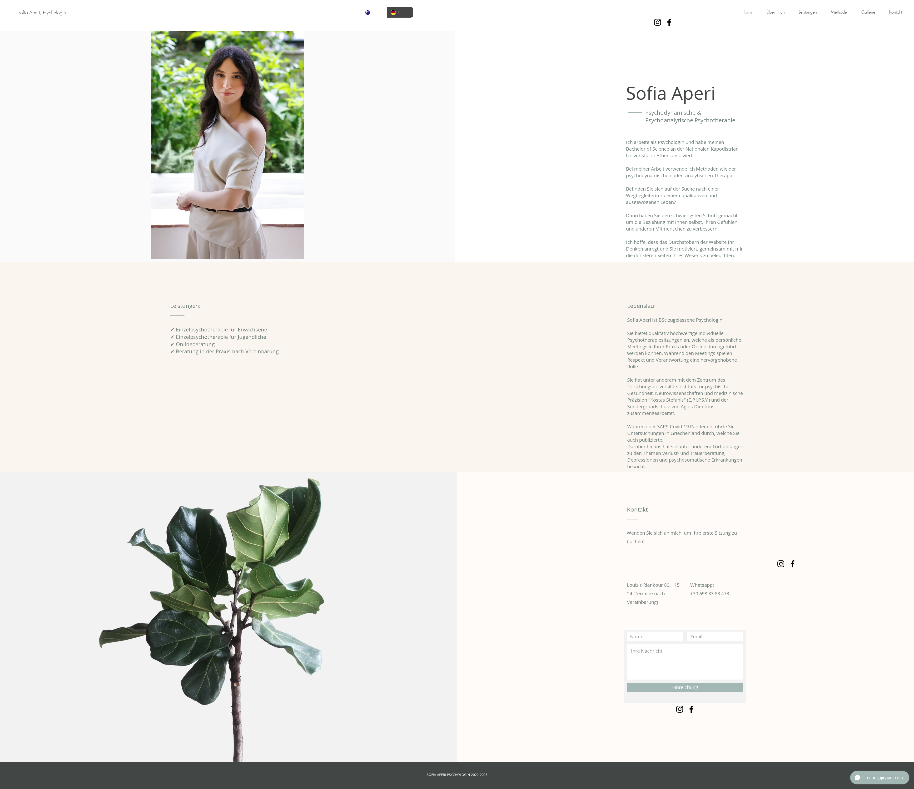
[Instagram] (657, 22)
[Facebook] (669, 22)
